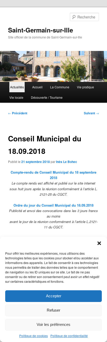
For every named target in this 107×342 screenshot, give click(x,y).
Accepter (53, 296)
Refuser (53, 310)
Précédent (17, 113)
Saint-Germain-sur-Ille (40, 29)
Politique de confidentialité (69, 335)
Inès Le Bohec (66, 161)
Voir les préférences (53, 324)
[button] (99, 243)
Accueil (37, 87)
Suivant (91, 113)
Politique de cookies (33, 335)
